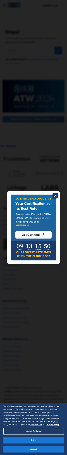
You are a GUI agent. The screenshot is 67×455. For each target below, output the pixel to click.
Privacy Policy (53, 424)
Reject (33, 440)
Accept (33, 449)
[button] (33, 235)
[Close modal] (55, 195)
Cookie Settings (33, 431)
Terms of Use (36, 424)
